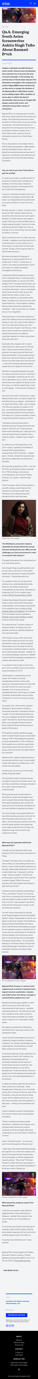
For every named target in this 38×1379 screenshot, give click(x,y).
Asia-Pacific (9, 1301)
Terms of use (19, 1345)
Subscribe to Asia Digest (19, 1363)
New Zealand (18, 1301)
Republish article (16, 1315)
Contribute (19, 1355)
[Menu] (35, 3)
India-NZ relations (11, 1303)
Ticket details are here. (22, 1260)
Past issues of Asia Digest (19, 1365)
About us (19, 1340)
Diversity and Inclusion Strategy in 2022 (17, 617)
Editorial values (19, 1342)
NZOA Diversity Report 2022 (20, 595)
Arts (18, 1303)
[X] (19, 1369)
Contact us (19, 1353)
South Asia (25, 1301)
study (30, 733)
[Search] (30, 3)
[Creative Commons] (19, 1325)
